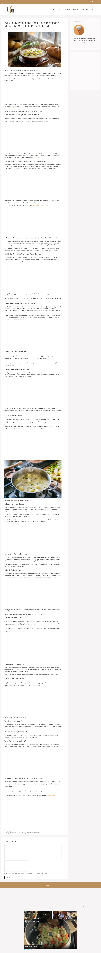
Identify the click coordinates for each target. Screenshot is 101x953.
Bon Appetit (36, 157)
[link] (26, 921)
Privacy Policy (52, 883)
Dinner (59, 9)
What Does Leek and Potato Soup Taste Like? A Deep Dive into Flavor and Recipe (22, 833)
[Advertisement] (33, 388)
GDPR (47, 883)
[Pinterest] (93, 2)
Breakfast (76, 9)
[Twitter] (96, 2)
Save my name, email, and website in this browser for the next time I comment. (26, 873)
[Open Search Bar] (92, 10)
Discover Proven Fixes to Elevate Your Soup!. (16, 108)
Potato (7, 831)
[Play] (59, 914)
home (52, 9)
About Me (58, 883)
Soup (10, 831)
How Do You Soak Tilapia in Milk (39, 205)
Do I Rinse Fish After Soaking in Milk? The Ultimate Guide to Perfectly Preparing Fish (23, 832)
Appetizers (85, 9)
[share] (74, 920)
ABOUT (76, 45)
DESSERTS (67, 9)
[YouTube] (98, 2)
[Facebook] (87, 2)
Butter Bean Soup (33, 921)
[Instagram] (90, 2)
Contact (42, 883)
